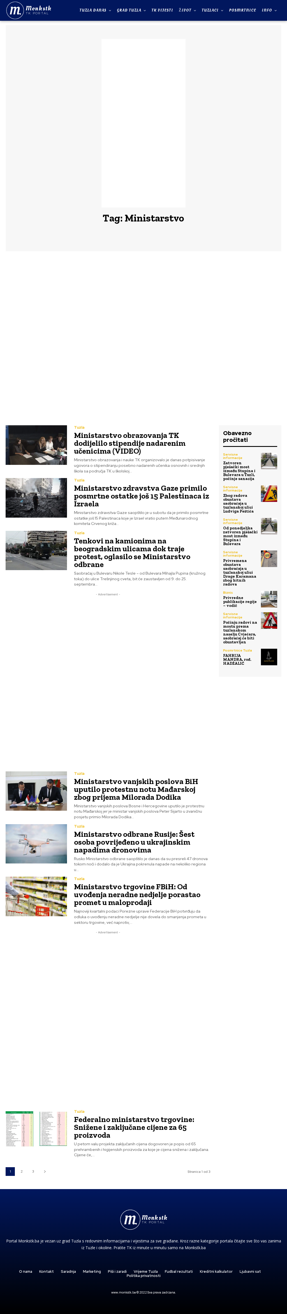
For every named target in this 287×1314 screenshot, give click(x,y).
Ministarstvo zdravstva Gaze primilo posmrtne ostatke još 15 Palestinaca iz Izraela (141, 495)
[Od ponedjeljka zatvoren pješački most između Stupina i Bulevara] (269, 526)
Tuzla (79, 427)
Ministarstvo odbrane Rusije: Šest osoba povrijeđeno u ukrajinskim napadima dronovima (134, 841)
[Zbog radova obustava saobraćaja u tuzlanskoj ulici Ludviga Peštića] (269, 493)
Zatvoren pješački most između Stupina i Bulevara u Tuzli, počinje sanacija (239, 471)
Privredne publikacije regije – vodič (240, 601)
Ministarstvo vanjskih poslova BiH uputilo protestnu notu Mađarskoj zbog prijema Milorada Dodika (136, 789)
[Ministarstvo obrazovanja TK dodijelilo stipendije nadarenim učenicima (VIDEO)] (36, 445)
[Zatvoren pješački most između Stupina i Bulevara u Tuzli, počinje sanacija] (269, 461)
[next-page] (44, 1171)
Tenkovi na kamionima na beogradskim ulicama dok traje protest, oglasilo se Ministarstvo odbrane (132, 552)
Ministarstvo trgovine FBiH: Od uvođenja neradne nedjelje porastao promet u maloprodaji (137, 894)
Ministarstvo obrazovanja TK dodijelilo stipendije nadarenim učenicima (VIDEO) (130, 443)
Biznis (228, 592)
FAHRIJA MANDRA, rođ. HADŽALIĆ (237, 659)
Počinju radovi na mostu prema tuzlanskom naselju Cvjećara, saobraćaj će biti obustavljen (240, 632)
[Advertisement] (143, 123)
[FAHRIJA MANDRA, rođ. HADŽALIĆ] (269, 657)
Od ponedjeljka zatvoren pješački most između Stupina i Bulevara (240, 536)
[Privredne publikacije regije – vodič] (269, 599)
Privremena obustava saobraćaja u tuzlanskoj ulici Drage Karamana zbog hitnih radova (239, 572)
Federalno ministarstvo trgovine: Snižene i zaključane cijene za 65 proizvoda (134, 1127)
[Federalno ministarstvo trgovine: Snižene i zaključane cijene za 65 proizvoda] (36, 1129)
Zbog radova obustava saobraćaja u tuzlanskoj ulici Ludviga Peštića (238, 503)
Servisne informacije (232, 456)
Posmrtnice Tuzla (237, 650)
